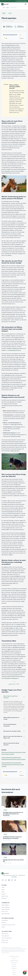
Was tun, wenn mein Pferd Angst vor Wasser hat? (12, 737)
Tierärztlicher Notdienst (21, 1)
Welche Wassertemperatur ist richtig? (11, 718)
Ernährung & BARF (5, 909)
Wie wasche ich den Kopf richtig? (12, 731)
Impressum (14, 966)
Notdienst (4, 922)
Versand (14, 974)
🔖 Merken (21, 38)
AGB (14, 970)
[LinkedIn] (15, 880)
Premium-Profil (5, 940)
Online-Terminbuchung (6, 938)
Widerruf (14, 972)
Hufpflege (14, 678)
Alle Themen (4, 898)
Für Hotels (14, 964)
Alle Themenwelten (6, 913)
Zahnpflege (7, 678)
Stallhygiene (7, 171)
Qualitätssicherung (14, 960)
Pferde (3, 891)
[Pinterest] (12, 880)
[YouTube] (9, 880)
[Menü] (25, 4)
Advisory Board (14, 962)
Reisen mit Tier (5, 911)
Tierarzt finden (5, 920)
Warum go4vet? (5, 933)
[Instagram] (6, 880)
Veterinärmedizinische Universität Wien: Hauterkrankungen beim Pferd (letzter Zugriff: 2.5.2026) (13, 764)
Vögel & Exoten (5, 896)
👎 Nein (5, 38)
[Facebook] (3, 880)
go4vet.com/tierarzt (15, 674)
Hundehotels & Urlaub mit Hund (8, 924)
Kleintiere (3, 894)
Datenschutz (14, 968)
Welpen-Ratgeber (5, 905)
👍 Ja (20, 34)
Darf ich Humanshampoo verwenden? (9, 725)
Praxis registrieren (5, 935)
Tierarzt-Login (5, 942)
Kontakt (3, 927)
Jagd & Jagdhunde (6, 907)
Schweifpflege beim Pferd (14, 350)
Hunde (3, 887)
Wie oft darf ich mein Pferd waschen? (10, 696)
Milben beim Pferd (14, 450)
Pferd (4, 7)
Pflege (7, 7)
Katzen (3, 889)
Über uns (14, 958)
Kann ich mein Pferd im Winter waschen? (11, 744)
